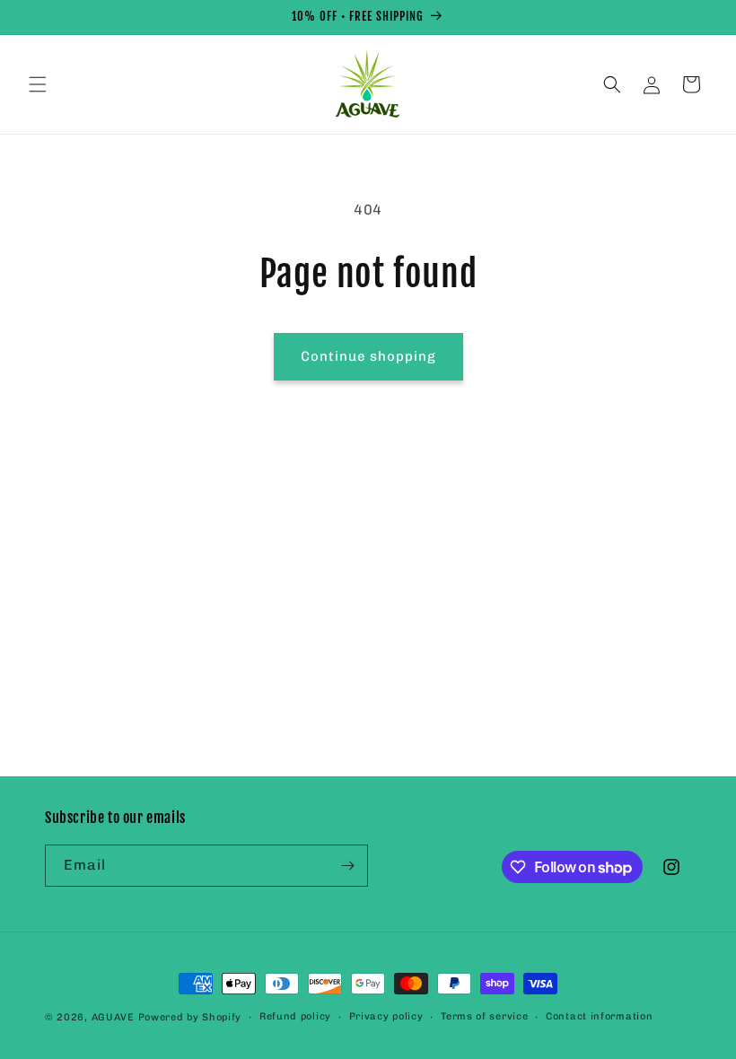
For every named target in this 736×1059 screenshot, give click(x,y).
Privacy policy (386, 1016)
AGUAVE (113, 1017)
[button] (37, 84)
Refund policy (295, 1016)
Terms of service (484, 1016)
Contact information (599, 1016)
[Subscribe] (347, 866)
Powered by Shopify (190, 1017)
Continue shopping (368, 356)
